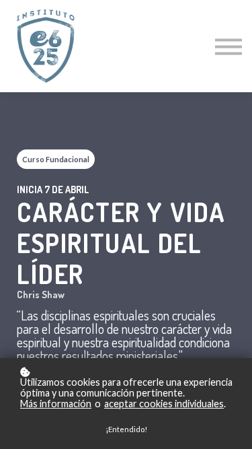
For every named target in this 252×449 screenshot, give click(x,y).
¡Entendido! (126, 429)
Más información (55, 404)
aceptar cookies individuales (164, 404)
